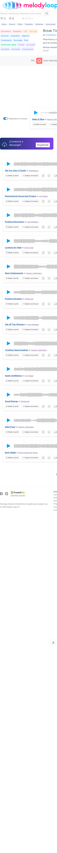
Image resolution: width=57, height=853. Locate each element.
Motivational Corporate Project (20, 196)
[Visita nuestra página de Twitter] (6, 493)
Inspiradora (15, 35)
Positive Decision (13, 299)
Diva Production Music (28, 452)
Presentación (6, 40)
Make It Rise (38, 119)
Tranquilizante (27, 49)
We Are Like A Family (15, 170)
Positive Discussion (14, 222)
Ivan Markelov (32, 222)
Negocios (25, 35)
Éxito (26, 40)
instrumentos (51, 24)
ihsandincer (33, 170)
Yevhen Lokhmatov (34, 273)
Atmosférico (6, 31)
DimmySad (28, 247)
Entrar (29, 18)
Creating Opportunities (16, 350)
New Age (33, 31)
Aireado (21, 44)
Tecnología (18, 40)
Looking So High (13, 247)
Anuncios (5, 35)
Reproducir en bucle (17, 118)
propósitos (29, 24)
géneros (12, 24)
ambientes (39, 24)
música (4, 24)
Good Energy (11, 401)
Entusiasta (30, 44)
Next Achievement (14, 273)
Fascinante (15, 49)
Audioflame (50, 35)
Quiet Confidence (13, 375)
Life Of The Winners (15, 324)
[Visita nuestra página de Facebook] (1, 493)
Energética (17, 31)
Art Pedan (43, 196)
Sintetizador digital (8, 44)
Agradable (5, 49)
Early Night (10, 452)
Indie (25, 31)
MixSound (29, 299)
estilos (20, 24)
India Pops (10, 427)
